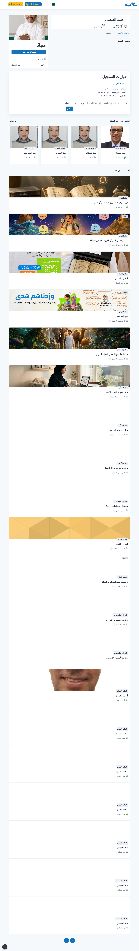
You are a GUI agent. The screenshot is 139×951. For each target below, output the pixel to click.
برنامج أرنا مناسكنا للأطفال (115, 468)
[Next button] (66, 940)
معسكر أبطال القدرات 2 (117, 506)
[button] (52, 4)
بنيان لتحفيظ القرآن (119, 430)
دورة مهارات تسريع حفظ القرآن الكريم (110, 202)
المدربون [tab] (108, 33)
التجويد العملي (121, 278)
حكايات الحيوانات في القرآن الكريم (112, 354)
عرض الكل (12, 121)
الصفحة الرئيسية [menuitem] (112, 4)
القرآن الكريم (122, 544)
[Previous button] (72, 940)
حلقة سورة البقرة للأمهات (116, 392)
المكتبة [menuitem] (99, 4)
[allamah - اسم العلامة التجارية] (131, 4)
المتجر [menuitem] (91, 4)
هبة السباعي (90, 153)
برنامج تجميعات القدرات (117, 620)
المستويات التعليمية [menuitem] (111, 12)
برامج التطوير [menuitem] (78, 4)
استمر (69, 109)
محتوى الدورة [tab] (123, 33)
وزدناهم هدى (122, 316)
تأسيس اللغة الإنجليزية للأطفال (114, 582)
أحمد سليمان (121, 153)
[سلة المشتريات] (45, 4)
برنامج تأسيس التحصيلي (117, 658)
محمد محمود (122, 733)
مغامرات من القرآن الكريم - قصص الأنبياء (109, 240)
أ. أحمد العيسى (119, 83)
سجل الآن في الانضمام (29, 52)
